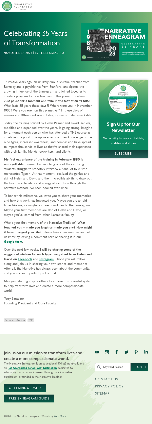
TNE (30, 320)
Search (139, 367)
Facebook (25, 259)
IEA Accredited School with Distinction (32, 368)
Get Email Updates (25, 388)
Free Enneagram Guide (29, 398)
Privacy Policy (109, 386)
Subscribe (123, 153)
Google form (13, 241)
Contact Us (106, 379)
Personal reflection (15, 320)
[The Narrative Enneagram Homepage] (17, 6)
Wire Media (60, 416)
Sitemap (102, 393)
